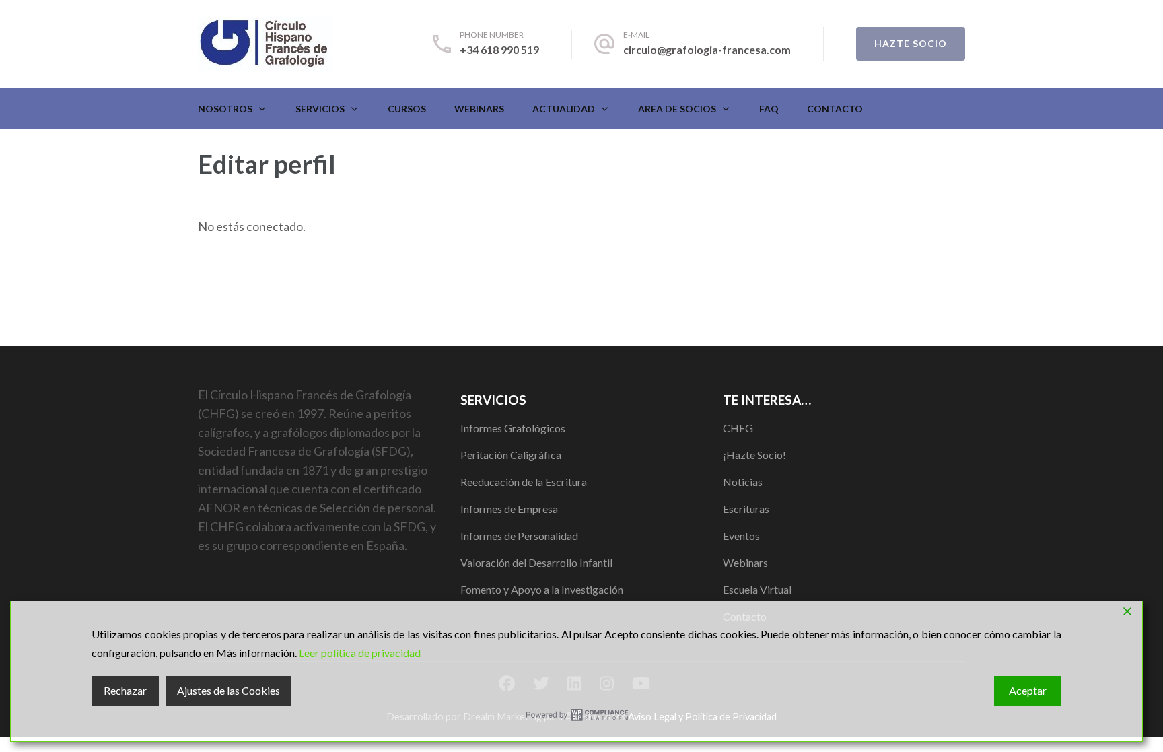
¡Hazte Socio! (754, 454)
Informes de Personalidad (519, 535)
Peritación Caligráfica (510, 454)
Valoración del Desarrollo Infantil (536, 562)
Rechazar (125, 690)
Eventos (741, 535)
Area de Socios (677, 108)
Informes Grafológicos (512, 427)
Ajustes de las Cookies (228, 690)
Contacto (835, 108)
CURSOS (407, 108)
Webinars (479, 108)
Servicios (320, 108)
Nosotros (225, 108)
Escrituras (746, 508)
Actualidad (563, 108)
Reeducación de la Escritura (523, 481)
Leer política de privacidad (360, 652)
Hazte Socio (910, 43)
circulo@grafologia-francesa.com (707, 49)
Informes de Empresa (509, 508)
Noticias (743, 481)
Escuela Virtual (757, 589)
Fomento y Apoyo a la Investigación (541, 589)
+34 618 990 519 (499, 49)
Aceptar (1028, 690)
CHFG (738, 427)
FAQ (769, 108)
